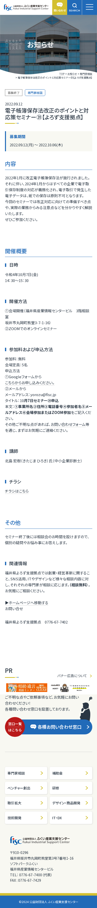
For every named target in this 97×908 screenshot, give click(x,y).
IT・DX (57, 817)
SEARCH (74, 10)
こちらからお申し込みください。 (29, 382)
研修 (55, 787)
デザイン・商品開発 (66, 802)
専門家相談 (16, 773)
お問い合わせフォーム (68, 424)
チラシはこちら (17, 491)
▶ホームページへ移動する (26, 602)
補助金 (57, 773)
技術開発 (14, 817)
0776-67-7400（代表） (35, 874)
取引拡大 (14, 802)
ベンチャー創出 (18, 787)
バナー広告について (72, 675)
